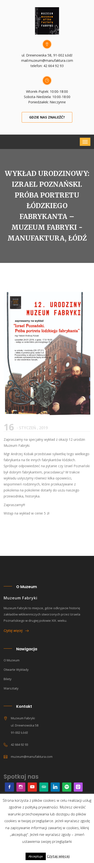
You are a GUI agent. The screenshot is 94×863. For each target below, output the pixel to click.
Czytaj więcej (14, 630)
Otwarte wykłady (16, 669)
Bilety (8, 679)
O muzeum (12, 660)
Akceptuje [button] (35, 856)
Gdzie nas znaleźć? (47, 117)
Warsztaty (11, 688)
